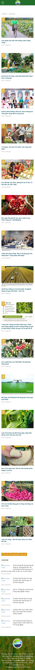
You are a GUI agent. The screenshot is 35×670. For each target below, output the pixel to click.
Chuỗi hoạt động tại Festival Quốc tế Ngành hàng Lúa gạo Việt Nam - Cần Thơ (16, 290)
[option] (17, 596)
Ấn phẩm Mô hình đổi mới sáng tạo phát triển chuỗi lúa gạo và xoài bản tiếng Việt (22, 600)
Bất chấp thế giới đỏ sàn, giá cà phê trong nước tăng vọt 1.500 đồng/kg (15, 219)
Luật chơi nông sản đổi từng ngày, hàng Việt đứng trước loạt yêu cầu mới (16, 434)
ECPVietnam (26, 667)
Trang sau (14, 554)
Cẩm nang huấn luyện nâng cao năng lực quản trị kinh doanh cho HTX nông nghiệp (23, 623)
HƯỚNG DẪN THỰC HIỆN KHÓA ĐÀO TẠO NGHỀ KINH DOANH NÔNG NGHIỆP (23, 612)
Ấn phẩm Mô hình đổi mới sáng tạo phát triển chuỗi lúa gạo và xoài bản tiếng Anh (22, 580)
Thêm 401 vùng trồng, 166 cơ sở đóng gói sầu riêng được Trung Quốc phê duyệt (16, 254)
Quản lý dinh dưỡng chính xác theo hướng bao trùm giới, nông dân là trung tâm (17, 112)
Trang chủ (4, 14)
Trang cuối (23, 554)
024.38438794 (9, 663)
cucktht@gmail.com (17, 665)
